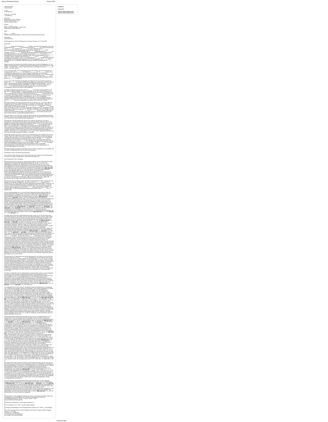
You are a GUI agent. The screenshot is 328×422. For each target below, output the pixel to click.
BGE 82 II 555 (25, 369)
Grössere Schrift (51, 1)
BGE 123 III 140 (45, 297)
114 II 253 (17, 284)
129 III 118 (31, 206)
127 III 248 (46, 206)
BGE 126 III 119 (43, 196)
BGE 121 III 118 (16, 247)
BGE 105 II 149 (10, 383)
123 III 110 (15, 232)
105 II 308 (14, 221)
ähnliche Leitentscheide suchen (66, 11)
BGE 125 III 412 (49, 168)
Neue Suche (61, 9)
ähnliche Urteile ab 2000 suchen (66, 12)
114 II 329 (50, 383)
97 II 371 (39, 321)
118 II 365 (51, 211)
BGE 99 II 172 (47, 320)
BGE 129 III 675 (37, 211)
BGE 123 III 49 (43, 283)
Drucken (17, 1)
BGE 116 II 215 (26, 297)
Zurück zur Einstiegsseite (8, 1)
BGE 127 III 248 (33, 230)
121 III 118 (15, 197)
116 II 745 (6, 221)
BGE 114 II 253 (26, 321)
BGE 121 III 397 (45, 220)
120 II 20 (6, 284)
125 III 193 (43, 230)
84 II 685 (10, 321)
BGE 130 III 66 (21, 206)
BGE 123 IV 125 (29, 383)
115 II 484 (23, 232)
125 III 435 (7, 207)
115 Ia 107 (38, 383)
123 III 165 (17, 207)
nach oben (63, 420)
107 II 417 (13, 212)
